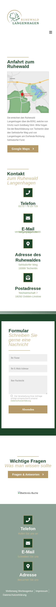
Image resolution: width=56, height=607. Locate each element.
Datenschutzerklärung (21, 401)
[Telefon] (28, 192)
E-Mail (28, 229)
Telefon (28, 203)
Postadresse (28, 288)
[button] (50, 32)
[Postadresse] (28, 277)
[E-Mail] (28, 218)
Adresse (28, 575)
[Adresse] (28, 566)
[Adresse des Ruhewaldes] (28, 243)
